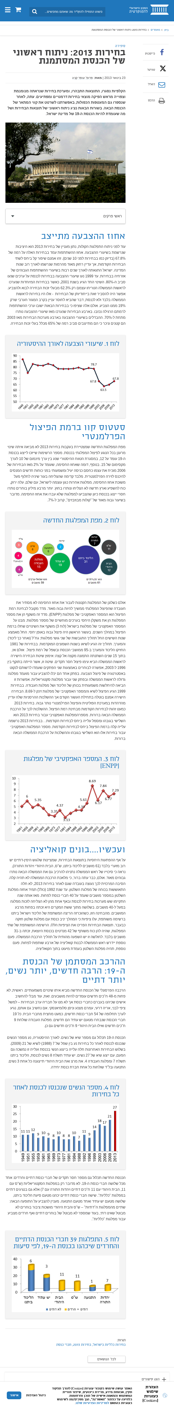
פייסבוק (150, 53)
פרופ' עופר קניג (82, 78)
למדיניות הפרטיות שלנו (92, 1403)
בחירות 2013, (81, 1345)
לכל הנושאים (106, 1359)
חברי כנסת (63, 1345)
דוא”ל (151, 84)
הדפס (151, 100)
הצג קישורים (151, 1379)
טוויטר (151, 70)
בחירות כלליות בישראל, (109, 1345)
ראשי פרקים (112, 216)
